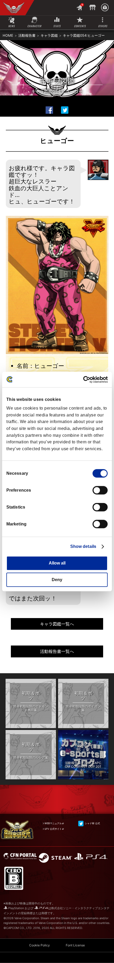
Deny (57, 579)
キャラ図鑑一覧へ (57, 624)
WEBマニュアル (53, 823)
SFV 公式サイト (53, 828)
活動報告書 (27, 35)
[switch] (100, 490)
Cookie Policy (39, 945)
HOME (8, 35)
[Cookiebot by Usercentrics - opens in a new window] (84, 379)
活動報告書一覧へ (57, 651)
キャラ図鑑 (49, 35)
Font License (75, 945)
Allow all (57, 563)
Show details (83, 546)
